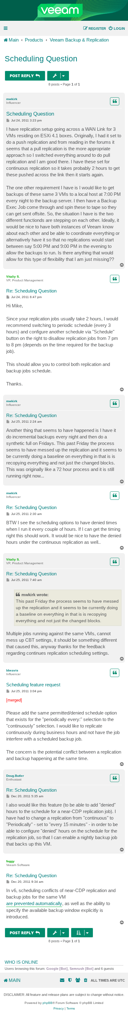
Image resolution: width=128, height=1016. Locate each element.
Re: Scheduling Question (31, 290)
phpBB (48, 1003)
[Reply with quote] (114, 101)
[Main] (64, 11)
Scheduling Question (41, 58)
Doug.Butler (15, 775)
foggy (10, 861)
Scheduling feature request (33, 684)
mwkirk (11, 99)
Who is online (21, 962)
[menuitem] (116, 28)
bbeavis (12, 670)
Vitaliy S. (13, 276)
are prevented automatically (34, 903)
